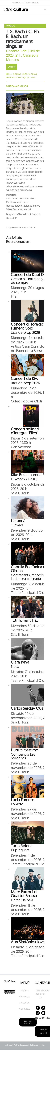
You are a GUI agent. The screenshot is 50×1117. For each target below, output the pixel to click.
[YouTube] (43, 1013)
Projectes (25, 996)
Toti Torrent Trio (24, 620)
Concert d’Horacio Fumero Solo (27, 326)
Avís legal (8, 1045)
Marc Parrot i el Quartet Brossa (24, 893)
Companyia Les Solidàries (23, 756)
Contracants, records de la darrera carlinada (30, 577)
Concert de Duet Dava (30, 274)
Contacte (25, 1008)
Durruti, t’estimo (24, 749)
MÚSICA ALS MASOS (17, 86)
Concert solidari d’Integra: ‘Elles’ (25, 430)
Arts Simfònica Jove (28, 941)
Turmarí (17, 525)
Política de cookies (37, 1045)
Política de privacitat (21, 1045)
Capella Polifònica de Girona (29, 568)
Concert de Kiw (24, 378)
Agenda (25, 990)
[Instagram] (38, 1013)
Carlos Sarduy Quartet (30, 708)
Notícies (25, 1002)
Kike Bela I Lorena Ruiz (30, 474)
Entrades (11, 67)
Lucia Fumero (22, 799)
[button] (5, 8)
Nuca (15, 666)
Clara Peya (20, 661)
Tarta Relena (22, 845)
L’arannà (18, 520)
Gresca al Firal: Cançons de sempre (29, 280)
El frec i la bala (22, 900)
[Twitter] (43, 1008)
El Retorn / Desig (24, 479)
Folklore (17, 804)
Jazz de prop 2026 (25, 332)
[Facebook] (38, 1008)
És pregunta (20, 850)
